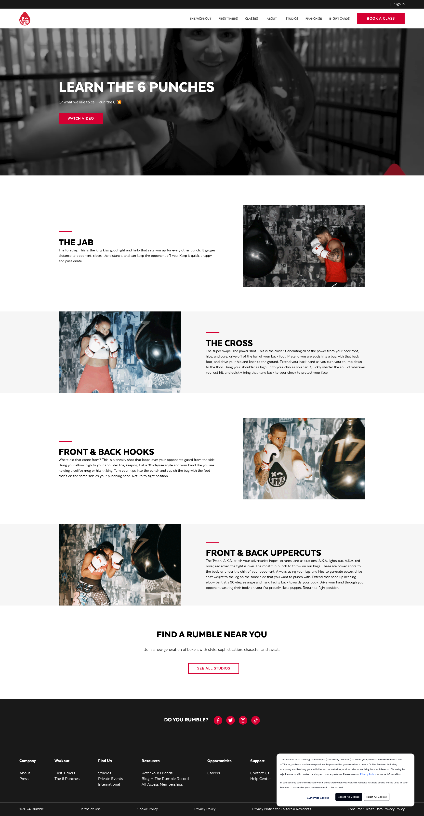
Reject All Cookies (376, 796)
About (272, 19)
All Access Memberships (162, 784)
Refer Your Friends (157, 773)
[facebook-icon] (218, 720)
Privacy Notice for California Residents (281, 809)
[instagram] (243, 720)
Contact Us (259, 773)
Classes (251, 19)
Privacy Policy (368, 774)
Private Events (110, 779)
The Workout (200, 19)
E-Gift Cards (339, 19)
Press (23, 779)
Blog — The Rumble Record (165, 779)
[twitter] (230, 720)
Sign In (399, 4)
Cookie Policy (147, 809)
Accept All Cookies (348, 796)
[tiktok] (255, 720)
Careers (213, 773)
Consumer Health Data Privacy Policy (376, 809)
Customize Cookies (318, 797)
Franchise (313, 19)
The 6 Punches (67, 779)
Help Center (260, 779)
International (109, 784)
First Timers (228, 19)
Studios (292, 19)
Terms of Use (90, 809)
